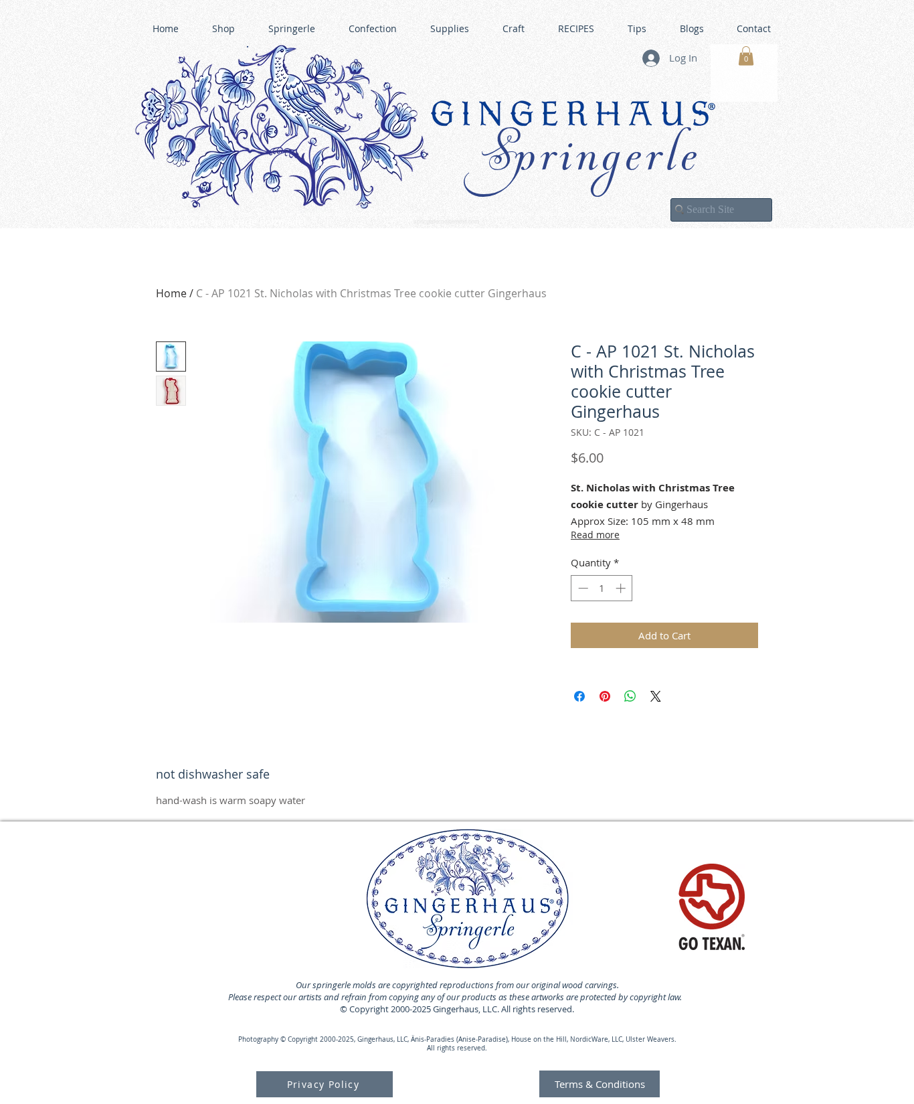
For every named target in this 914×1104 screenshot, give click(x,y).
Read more (595, 534)
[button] (746, 56)
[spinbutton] (602, 588)
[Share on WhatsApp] (630, 696)
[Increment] (622, 588)
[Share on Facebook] (579, 696)
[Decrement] (582, 588)
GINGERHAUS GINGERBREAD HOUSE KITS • (587, 215)
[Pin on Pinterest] (605, 696)
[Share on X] (656, 696)
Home (171, 293)
